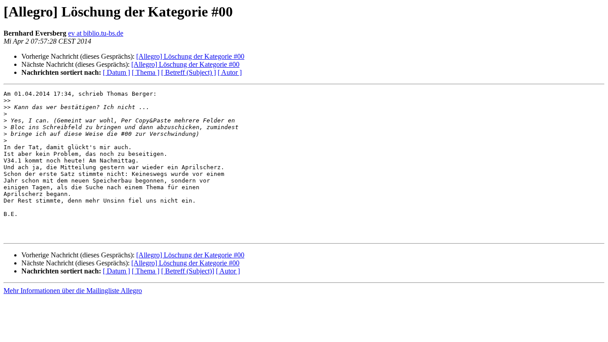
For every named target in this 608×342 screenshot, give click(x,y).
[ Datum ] (116, 72)
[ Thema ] (145, 72)
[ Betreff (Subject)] (187, 271)
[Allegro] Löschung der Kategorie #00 (190, 56)
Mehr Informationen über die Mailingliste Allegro (73, 290)
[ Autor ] (230, 72)
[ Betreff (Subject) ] (188, 72)
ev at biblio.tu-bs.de (95, 33)
